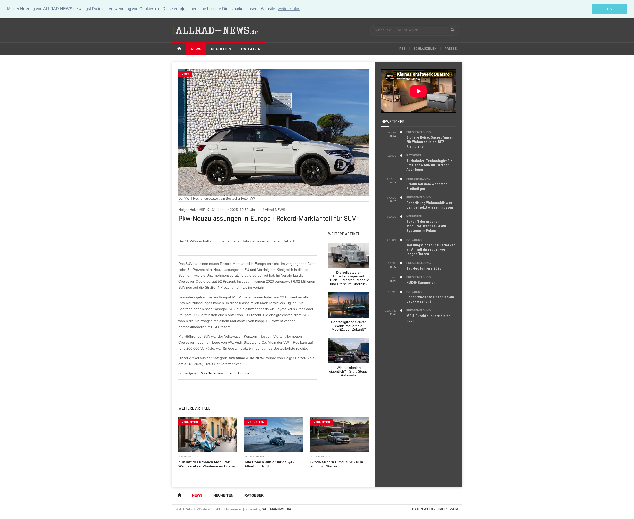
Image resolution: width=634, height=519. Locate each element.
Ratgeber (250, 49)
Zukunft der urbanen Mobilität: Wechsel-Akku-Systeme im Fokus (426, 226)
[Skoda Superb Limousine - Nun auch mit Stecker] (339, 434)
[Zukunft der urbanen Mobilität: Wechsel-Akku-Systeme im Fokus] (207, 434)
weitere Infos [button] (289, 9)
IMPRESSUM (448, 509)
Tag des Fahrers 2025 (423, 268)
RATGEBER (414, 155)
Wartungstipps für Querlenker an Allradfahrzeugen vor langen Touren (430, 249)
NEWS (185, 74)
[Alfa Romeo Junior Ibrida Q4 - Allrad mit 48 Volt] (273, 434)
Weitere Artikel (194, 408)
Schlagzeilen (425, 48)
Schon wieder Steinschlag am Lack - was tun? (430, 299)
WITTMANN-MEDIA (276, 509)
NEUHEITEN (189, 422)
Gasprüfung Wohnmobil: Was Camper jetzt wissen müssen (429, 205)
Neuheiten (221, 49)
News (196, 49)
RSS (402, 48)
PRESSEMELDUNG (418, 132)
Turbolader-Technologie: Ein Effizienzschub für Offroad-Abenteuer (429, 165)
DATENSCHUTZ (424, 509)
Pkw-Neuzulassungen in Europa (225, 373)
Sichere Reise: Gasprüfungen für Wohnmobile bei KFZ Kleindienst (430, 142)
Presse (451, 48)
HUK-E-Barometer (420, 282)
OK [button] (609, 9)
